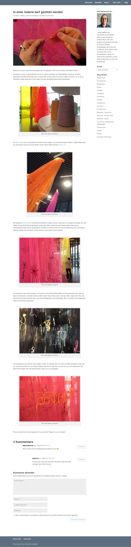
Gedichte (100, 100)
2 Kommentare (49, 15)
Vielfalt (42, 15)
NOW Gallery (19, 142)
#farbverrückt (101, 78)
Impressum (27, 539)
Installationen (101, 103)
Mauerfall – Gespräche (104, 112)
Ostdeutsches (101, 127)
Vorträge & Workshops (104, 137)
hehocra (18, 15)
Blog (126, 2)
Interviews (100, 106)
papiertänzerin (28, 445)
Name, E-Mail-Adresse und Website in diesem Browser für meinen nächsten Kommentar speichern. (46, 515)
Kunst (106, 2)
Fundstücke (100, 97)
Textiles (99, 130)
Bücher (99, 87)
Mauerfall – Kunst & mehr (105, 115)
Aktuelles (98, 2)
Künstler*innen (101, 109)
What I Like (62, 145)
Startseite (88, 2)
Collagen (99, 90)
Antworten (82, 446)
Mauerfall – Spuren (103, 119)
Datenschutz (17, 539)
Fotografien (100, 93)
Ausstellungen (34, 15)
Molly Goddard (26, 223)
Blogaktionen (101, 84)
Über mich (116, 2)
